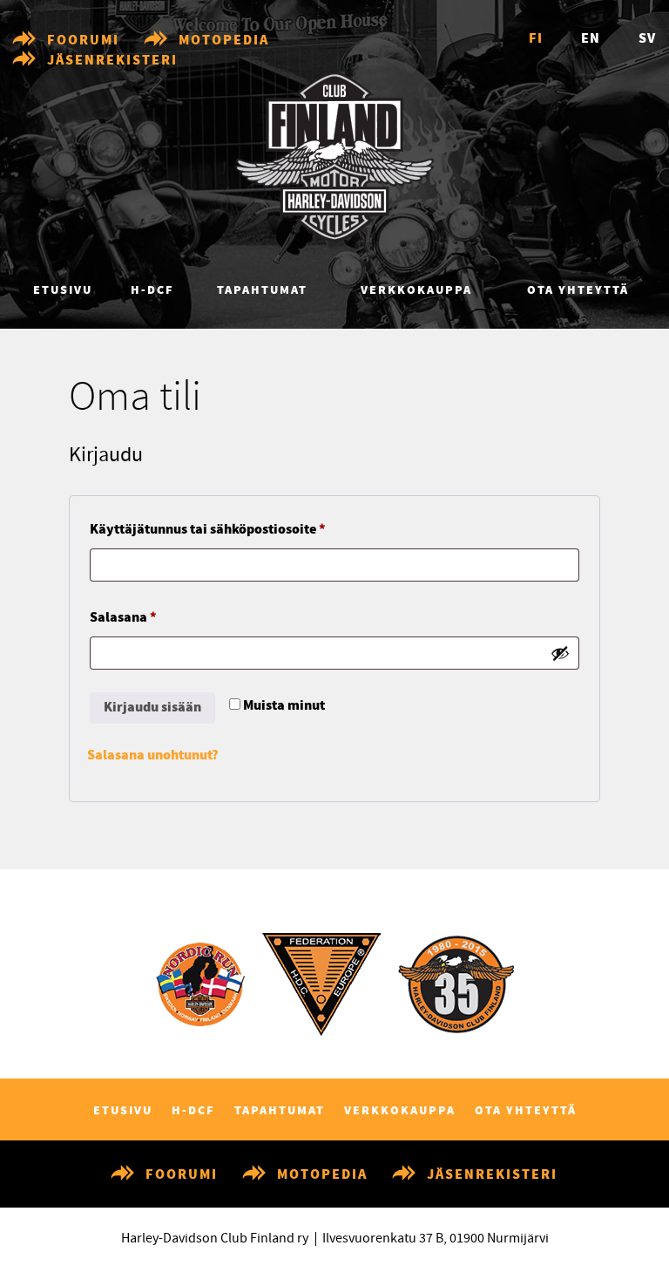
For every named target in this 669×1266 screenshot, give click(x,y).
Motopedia (224, 41)
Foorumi (83, 41)
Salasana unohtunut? (153, 755)
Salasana (155, 617)
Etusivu (62, 290)
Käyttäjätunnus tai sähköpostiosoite (239, 529)
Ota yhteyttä (578, 290)
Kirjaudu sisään (152, 708)
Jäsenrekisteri (112, 61)
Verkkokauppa (416, 290)
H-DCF (152, 290)
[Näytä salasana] (560, 653)
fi (536, 39)
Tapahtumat (262, 290)
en (590, 39)
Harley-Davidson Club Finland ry (214, 1238)
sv (647, 39)
